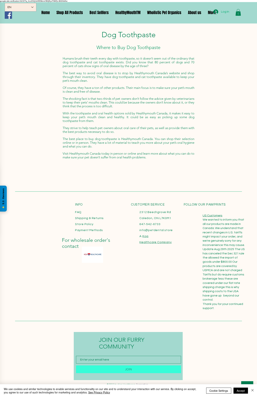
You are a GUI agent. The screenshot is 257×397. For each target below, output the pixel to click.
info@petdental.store (156, 230)
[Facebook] (8, 15)
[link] (238, 12)
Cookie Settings (218, 390)
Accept (241, 390)
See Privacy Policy (99, 392)
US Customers (212, 215)
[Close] (252, 390)
